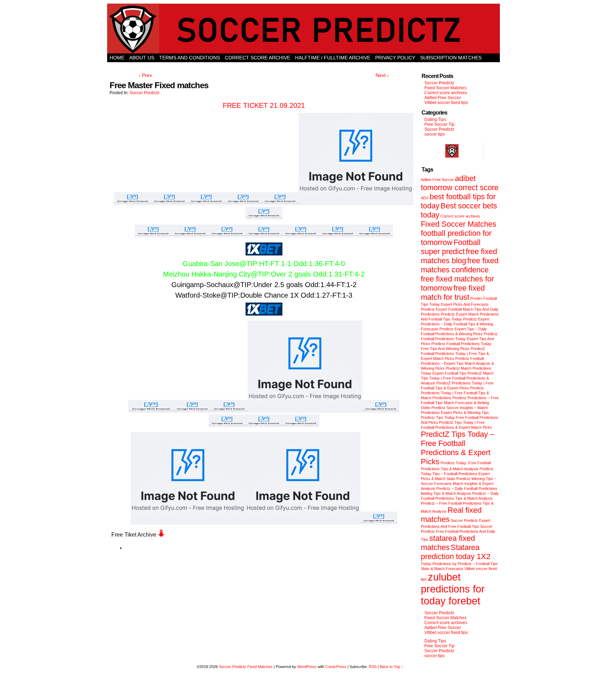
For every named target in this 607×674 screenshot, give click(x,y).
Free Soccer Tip (439, 124)
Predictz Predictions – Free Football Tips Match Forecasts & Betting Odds (460, 403)
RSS (373, 667)
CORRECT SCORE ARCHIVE (257, 57)
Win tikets (303, 66)
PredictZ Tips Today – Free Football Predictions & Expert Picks (457, 448)
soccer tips (434, 134)
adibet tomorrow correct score (459, 183)
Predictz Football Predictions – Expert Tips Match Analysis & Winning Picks (457, 363)
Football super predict (451, 247)
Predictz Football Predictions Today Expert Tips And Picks (459, 339)
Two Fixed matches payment (360, 66)
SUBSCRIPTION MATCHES (451, 57)
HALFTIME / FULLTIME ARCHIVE (332, 57)
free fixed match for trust (453, 293)
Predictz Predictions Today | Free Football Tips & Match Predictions (455, 393)
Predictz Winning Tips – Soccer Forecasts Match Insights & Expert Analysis (458, 484)
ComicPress (335, 667)
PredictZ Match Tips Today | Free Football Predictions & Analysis (457, 378)
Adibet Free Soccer (442, 97)
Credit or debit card (139, 66)
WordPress (306, 667)
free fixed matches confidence (459, 265)
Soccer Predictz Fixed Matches (246, 667)
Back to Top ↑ (391, 667)
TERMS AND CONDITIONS (189, 57)
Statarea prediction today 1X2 (455, 552)
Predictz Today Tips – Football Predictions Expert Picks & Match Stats (457, 474)
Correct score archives (445, 92)
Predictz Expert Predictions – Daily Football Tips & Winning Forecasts (457, 324)
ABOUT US (141, 57)
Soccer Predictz (144, 92)
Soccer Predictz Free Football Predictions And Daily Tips (458, 533)
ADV (425, 198)
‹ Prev (145, 75)
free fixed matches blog (459, 256)
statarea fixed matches (448, 543)
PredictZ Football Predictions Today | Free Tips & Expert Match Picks (455, 353)
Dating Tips (435, 119)
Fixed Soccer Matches (445, 87)
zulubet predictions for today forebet (453, 589)
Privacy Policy (395, 57)
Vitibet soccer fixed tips (446, 102)
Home (117, 57)
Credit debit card (260, 66)
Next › (382, 75)
